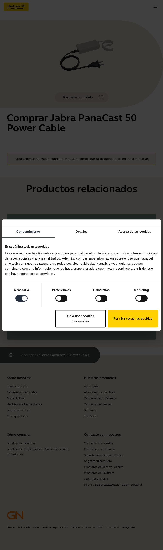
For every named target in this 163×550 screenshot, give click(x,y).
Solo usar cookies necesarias (80, 318)
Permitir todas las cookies (132, 318)
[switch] (61, 298)
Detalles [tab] (82, 231)
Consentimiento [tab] (28, 231)
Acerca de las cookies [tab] (134, 231)
